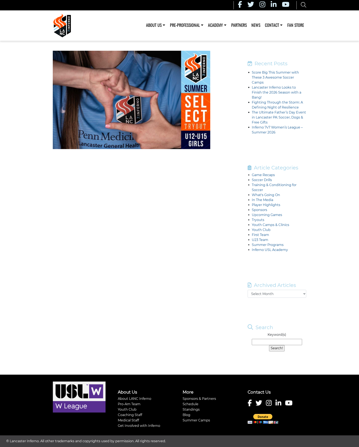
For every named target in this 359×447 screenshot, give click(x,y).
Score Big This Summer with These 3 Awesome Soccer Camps (275, 77)
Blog (186, 415)
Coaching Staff (130, 415)
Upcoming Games (267, 215)
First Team (260, 235)
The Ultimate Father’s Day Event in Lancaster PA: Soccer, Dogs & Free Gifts (279, 117)
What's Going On (266, 195)
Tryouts (258, 220)
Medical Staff (128, 420)
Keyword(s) (277, 335)
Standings (191, 409)
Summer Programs (268, 245)
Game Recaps (263, 175)
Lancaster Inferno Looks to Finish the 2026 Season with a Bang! (276, 92)
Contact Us (259, 392)
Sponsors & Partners (199, 399)
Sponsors (259, 210)
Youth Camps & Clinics (270, 225)
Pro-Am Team (129, 404)
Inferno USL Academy (270, 250)
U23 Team (260, 240)
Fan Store (295, 25)
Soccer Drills (262, 180)
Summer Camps (196, 420)
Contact (272, 25)
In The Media (262, 200)
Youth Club (261, 230)
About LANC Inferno (134, 399)
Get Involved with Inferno (139, 426)
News (255, 25)
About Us (154, 25)
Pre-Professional (185, 25)
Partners (239, 25)
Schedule (190, 404)
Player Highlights (266, 205)
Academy (215, 25)
